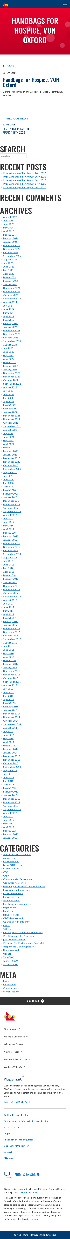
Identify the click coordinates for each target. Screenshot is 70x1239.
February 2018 (10, 578)
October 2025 (10, 252)
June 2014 (8, 734)
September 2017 (12, 596)
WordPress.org (11, 991)
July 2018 (8, 561)
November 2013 (11, 759)
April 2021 (8, 444)
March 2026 (9, 234)
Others (7, 928)
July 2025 (8, 263)
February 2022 (10, 408)
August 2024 (10, 302)
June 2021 (8, 437)
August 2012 (10, 813)
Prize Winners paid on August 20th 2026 (24, 173)
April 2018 (8, 571)
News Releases (11, 914)
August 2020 (10, 472)
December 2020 (11, 458)
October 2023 (10, 337)
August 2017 (10, 600)
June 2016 (8, 649)
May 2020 (8, 483)
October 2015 (10, 678)
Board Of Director (12, 865)
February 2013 (10, 791)
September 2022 (12, 383)
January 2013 (10, 795)
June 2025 (8, 266)
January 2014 (10, 752)
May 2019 (8, 525)
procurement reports (14, 939)
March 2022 (9, 405)
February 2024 (10, 323)
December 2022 (11, 373)
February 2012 (10, 834)
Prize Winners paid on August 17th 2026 (24, 183)
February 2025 (10, 280)
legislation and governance (17, 904)
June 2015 (8, 692)
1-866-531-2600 (27, 1192)
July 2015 (8, 688)
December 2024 (11, 288)
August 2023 (10, 344)
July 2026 (8, 220)
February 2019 (10, 536)
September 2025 (12, 256)
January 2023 (10, 369)
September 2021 (12, 426)
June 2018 (8, 564)
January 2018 (10, 582)
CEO (5, 872)
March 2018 (9, 575)
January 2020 (10, 497)
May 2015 (8, 695)
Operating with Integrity (16, 921)
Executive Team (11, 897)
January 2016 (10, 667)
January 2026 (10, 241)
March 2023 (9, 362)
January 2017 (10, 625)
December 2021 (11, 415)
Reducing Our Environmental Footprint (23, 943)
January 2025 (10, 284)
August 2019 (10, 515)
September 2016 (12, 639)
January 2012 (10, 837)
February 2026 (10, 238)
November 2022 (11, 376)
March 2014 (9, 745)
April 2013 (8, 784)
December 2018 (11, 543)
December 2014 (11, 713)
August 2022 (10, 387)
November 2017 (11, 589)
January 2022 (10, 412)
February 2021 (10, 451)
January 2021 (10, 454)
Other (6, 925)
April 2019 (8, 529)
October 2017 (10, 593)
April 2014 (8, 742)
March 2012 (9, 830)
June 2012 (8, 820)
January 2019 (10, 539)
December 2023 (11, 330)
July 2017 (8, 603)
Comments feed (11, 988)
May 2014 (8, 738)
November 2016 (11, 632)
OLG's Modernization (14, 918)
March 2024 (9, 319)
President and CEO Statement (19, 936)
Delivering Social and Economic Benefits (24, 886)
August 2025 (10, 259)
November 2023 (11, 334)
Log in (6, 981)
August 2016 (10, 642)
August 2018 (10, 557)
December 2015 (11, 671)
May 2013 (8, 781)
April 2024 (8, 316)
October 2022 (10, 380)
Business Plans (11, 868)
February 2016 (10, 664)
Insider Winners (11, 900)
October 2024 (10, 295)
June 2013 (8, 777)
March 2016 (9, 660)
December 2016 (11, 628)
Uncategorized (11, 950)
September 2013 (12, 766)
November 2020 (11, 461)
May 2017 (8, 610)
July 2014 (8, 731)
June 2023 (8, 351)
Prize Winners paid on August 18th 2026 (24, 180)
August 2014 (10, 727)
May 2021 (8, 440)
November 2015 (11, 674)
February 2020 (10, 493)
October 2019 (10, 507)
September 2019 (12, 511)
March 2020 (9, 490)
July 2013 (8, 774)
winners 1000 (10, 960)
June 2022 (8, 394)
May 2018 (8, 568)
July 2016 (8, 646)
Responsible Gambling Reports (19, 946)
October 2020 (10, 465)
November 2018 (11, 546)
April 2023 (8, 358)
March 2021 (9, 447)
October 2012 (10, 805)
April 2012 (8, 827)
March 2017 (9, 617)
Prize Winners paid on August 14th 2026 (24, 187)
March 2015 (9, 703)
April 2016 (8, 656)
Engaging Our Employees (16, 889)
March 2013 (9, 788)
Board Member (11, 861)
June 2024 (8, 309)
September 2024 (12, 298)
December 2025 (11, 245)
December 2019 (11, 500)
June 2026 (8, 224)
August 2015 (10, 685)
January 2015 (10, 710)
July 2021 (8, 433)
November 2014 (11, 717)
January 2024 (10, 327)
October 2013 (10, 763)
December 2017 (11, 586)
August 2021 (10, 429)
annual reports (11, 858)
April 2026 (8, 231)
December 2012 (11, 798)
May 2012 (8, 823)
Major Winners (11, 907)
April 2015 (8, 699)
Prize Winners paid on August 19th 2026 (24, 176)
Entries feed (9, 984)
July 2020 (8, 476)
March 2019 (9, 532)
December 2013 (11, 756)
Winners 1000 (10, 964)
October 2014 (10, 720)
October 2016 (10, 635)
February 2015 (10, 706)
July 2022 (8, 390)
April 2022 (8, 401)
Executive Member (13, 893)
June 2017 (8, 607)
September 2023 (12, 341)
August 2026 (10, 217)
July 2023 (8, 348)
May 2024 (8, 312)
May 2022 (8, 397)
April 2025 (8, 273)
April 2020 (8, 486)
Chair (6, 875)
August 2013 (10, 770)
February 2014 (10, 749)
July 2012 (8, 816)
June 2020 (8, 479)
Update (7, 953)
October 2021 (10, 422)
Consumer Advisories (14, 882)
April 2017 (8, 614)
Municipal (8, 911)
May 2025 (8, 270)
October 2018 (10, 550)
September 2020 (12, 468)
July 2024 (8, 305)
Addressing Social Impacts (17, 854)
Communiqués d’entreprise (17, 879)
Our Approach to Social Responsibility (23, 932)
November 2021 (11, 419)
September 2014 (12, 724)
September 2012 (12, 809)
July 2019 (8, 518)
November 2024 (11, 291)
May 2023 (8, 355)
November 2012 (11, 802)
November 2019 (11, 504)
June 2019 (8, 522)
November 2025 (11, 249)
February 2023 (10, 366)
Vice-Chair (8, 957)
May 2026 (8, 227)
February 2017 (10, 621)
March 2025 (9, 277)
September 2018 (12, 554)
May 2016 (8, 653)
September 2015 (12, 681)
